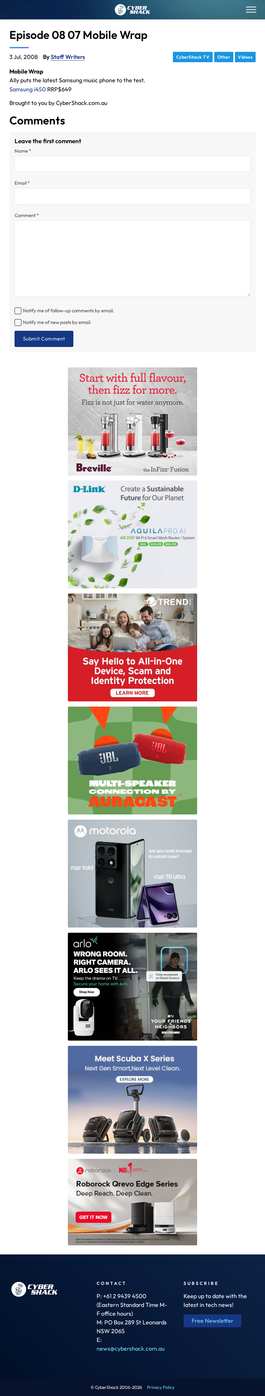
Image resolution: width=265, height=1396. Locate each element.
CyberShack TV (193, 57)
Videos (245, 57)
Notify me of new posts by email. (57, 322)
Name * (23, 151)
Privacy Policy (161, 1387)
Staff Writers (68, 57)
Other (223, 57)
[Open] (251, 10)
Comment (27, 215)
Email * (22, 183)
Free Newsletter (213, 1320)
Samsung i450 (27, 89)
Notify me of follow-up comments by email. (68, 310)
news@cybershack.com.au (130, 1348)
